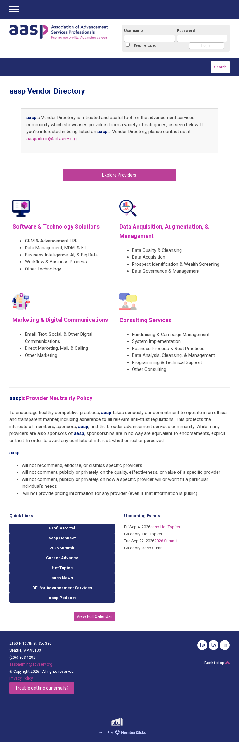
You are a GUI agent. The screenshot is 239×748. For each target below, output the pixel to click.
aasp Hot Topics (165, 526)
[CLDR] (59, 32)
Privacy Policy (21, 678)
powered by (104, 732)
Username (133, 31)
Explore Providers (119, 175)
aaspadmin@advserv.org (51, 138)
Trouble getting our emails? (42, 688)
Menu (14, 9)
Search (220, 67)
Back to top (214, 663)
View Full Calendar (94, 616)
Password (186, 31)
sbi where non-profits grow (125, 722)
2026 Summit (166, 540)
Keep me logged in (147, 45)
